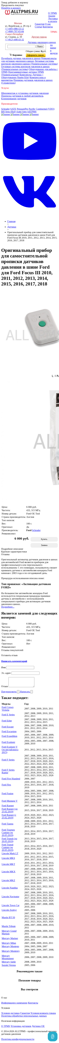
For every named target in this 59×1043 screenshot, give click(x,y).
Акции (51, 16)
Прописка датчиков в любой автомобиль (22, 96)
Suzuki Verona (9, 965)
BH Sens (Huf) (8, 111)
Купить (44, 539)
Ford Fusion (7, 793)
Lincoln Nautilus (10, 887)
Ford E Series (8, 714)
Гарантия (39, 24)
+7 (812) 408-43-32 (14, 39)
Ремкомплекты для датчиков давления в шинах (29, 59)
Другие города (39, 37)
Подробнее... (7, 607)
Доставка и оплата (53, 20)
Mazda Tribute (9, 926)
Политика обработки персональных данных (24, 1016)
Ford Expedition (9, 736)
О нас (48, 24)
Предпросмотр (9, 691)
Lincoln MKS (8, 858)
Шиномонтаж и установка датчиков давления (25, 93)
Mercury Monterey (11, 951)
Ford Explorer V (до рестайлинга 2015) (10, 750)
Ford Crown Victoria (7, 708)
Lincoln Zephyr (9, 910)
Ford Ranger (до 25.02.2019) (10, 810)
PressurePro (22, 109)
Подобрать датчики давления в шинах (21, 58)
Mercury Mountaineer (8, 957)
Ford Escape (8, 726)
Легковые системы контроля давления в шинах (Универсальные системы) (29, 62)
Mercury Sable (9, 962)
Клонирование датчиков (13, 98)
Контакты (48, 26)
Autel (18, 111)
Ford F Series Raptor (8, 771)
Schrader (5, 109)
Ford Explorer (8, 742)
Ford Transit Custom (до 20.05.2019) (7, 847)
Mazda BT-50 (8, 917)
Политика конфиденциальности (17, 1039)
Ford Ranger (8, 805)
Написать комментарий (14, 661)
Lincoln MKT (8, 864)
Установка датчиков (21, 1026)
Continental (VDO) (45, 109)
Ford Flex (6, 784)
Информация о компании (14, 1003)
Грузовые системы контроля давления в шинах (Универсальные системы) (25, 68)
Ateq (24, 111)
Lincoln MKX (8, 871)
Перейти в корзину (11, 8)
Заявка (44, 545)
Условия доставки (10, 1013)
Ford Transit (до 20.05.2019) (9, 840)
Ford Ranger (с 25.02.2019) (9, 816)
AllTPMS (31, 111)
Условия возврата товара (43, 1013)
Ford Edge (7, 720)
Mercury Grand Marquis (9, 932)
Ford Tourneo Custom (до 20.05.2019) (8, 833)
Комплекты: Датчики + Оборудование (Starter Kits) (22, 76)
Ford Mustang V (10, 801)
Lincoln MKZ (8, 880)
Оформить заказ (38, 54)
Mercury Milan (9, 943)
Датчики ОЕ (38, 1026)
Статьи (38, 26)
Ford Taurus (7, 823)
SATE (13, 109)
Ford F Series (8, 759)
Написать (25, 691)
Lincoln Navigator (10, 896)
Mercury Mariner (10, 938)
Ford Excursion (9, 731)
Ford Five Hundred (11, 778)
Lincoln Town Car (10, 905)
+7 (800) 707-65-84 (14, 31)
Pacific (32, 109)
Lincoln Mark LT (10, 853)
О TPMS (52, 13)
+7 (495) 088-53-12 (14, 28)
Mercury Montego (10, 946)
